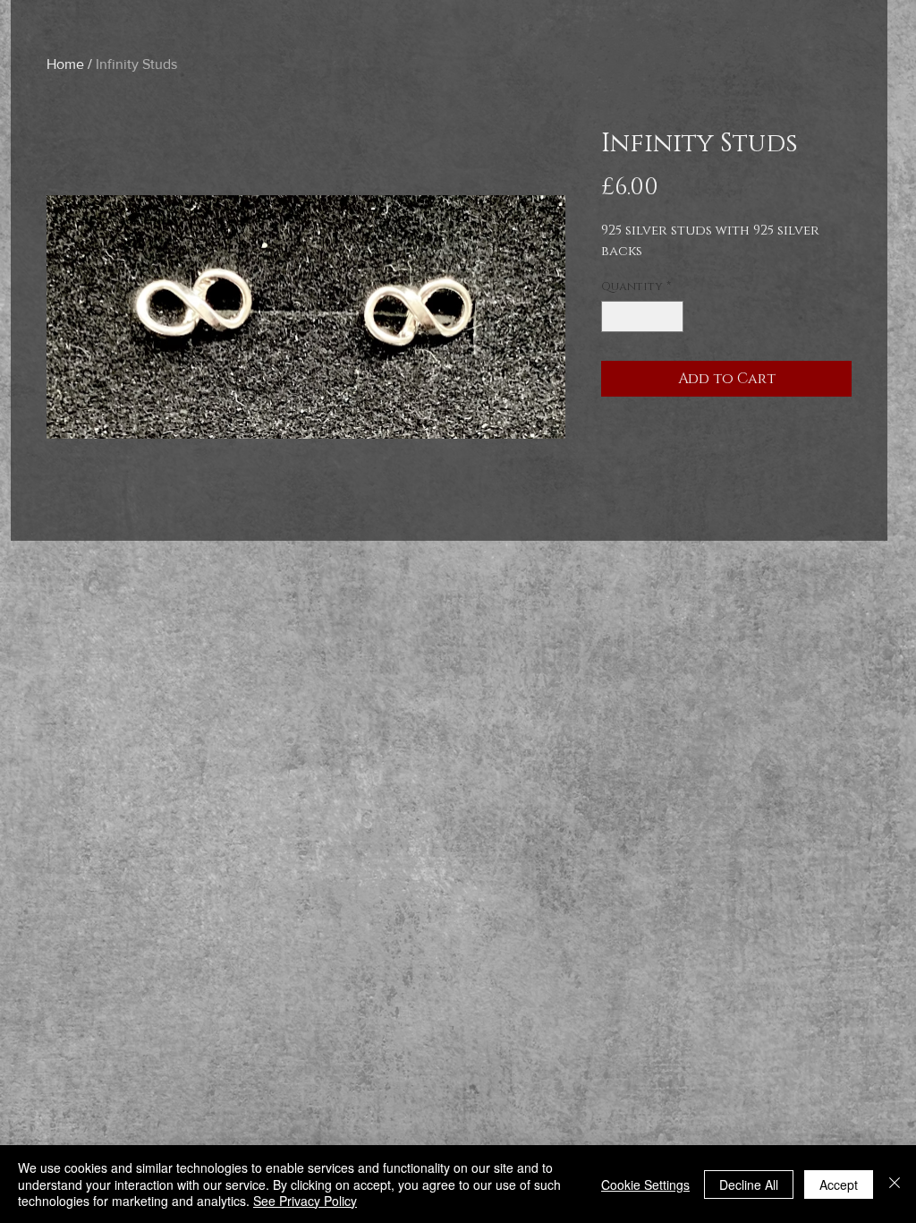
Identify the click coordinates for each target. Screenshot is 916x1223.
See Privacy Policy (305, 1201)
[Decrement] (614, 317)
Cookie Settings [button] (645, 1184)
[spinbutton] (642, 317)
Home (65, 64)
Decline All (748, 1184)
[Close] (894, 1184)
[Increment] (671, 317)
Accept (838, 1184)
